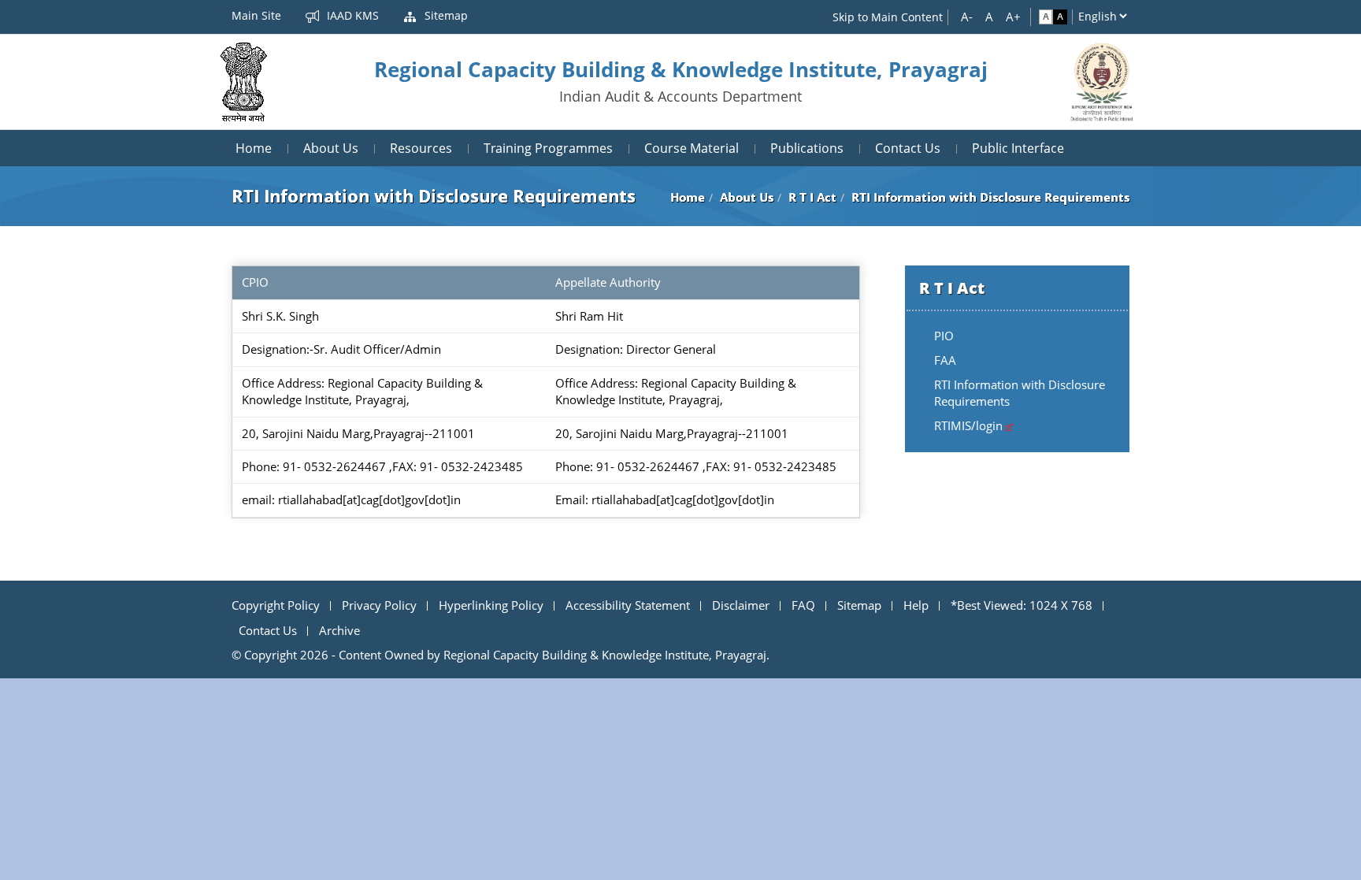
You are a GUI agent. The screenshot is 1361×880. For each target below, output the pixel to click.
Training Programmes (548, 148)
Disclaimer (741, 605)
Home (253, 148)
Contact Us (907, 148)
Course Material (691, 148)
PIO (944, 335)
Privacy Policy (379, 605)
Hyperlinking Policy (491, 605)
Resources (421, 148)
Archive (339, 630)
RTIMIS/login (970, 425)
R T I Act (812, 197)
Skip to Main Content (888, 16)
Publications (807, 148)
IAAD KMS (351, 15)
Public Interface (1018, 148)
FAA (945, 360)
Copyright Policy (276, 605)
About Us (330, 148)
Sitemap (444, 15)
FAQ (803, 605)
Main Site (256, 15)
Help (916, 605)
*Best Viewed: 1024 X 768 (1021, 605)
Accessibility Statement (628, 605)
